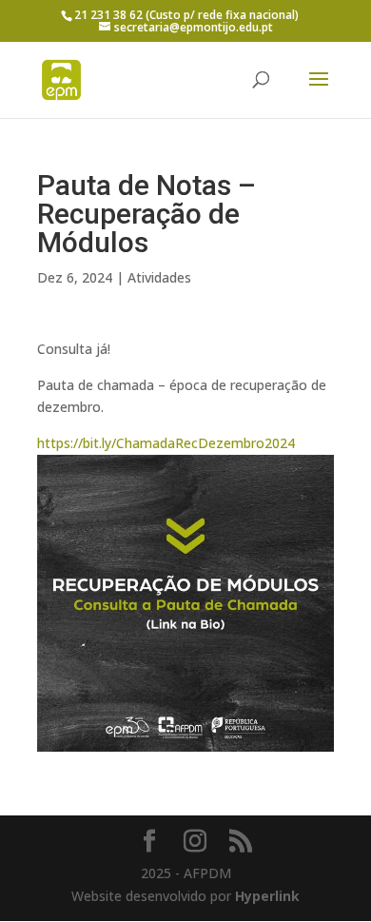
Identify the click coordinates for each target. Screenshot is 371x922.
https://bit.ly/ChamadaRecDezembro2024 (166, 443)
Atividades (159, 277)
